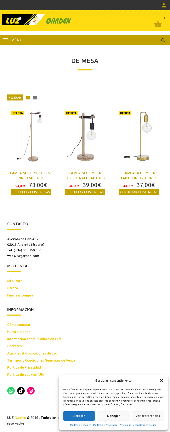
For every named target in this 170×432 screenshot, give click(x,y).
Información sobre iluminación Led (34, 339)
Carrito (12, 288)
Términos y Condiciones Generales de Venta (41, 360)
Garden (16, 418)
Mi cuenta (14, 281)
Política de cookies (80, 425)
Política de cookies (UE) (25, 374)
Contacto (14, 346)
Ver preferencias (148, 415)
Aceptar (79, 415)
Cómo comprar (18, 325)
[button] (162, 381)
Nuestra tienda (18, 332)
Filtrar (15, 97)
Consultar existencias (31, 191)
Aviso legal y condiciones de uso (138, 425)
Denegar (113, 415)
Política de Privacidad (105, 425)
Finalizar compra (20, 295)
